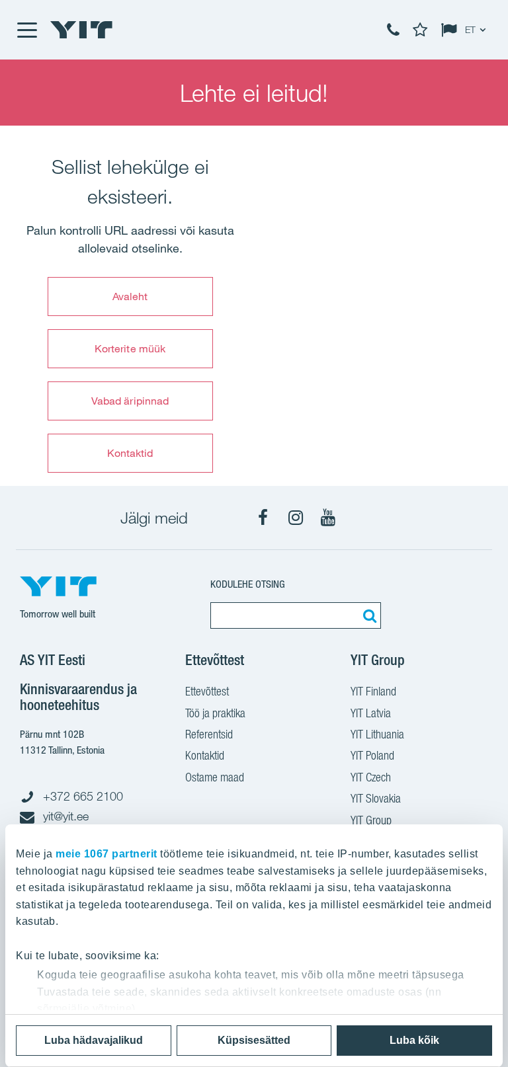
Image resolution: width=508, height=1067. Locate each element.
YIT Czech (371, 777)
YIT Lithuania (377, 734)
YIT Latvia (371, 713)
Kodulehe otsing (247, 584)
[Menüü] (26, 30)
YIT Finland (373, 691)
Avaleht (130, 296)
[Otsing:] (367, 615)
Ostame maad (214, 777)
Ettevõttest (207, 691)
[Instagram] (295, 517)
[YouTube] (328, 517)
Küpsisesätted (254, 1040)
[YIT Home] (81, 29)
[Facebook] (263, 517)
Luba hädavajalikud (93, 1040)
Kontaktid (130, 452)
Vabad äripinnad (130, 400)
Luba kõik (414, 1040)
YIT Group (371, 820)
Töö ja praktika (215, 713)
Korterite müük (130, 348)
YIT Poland (372, 755)
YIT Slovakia (376, 798)
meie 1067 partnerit (106, 853)
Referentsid (209, 734)
